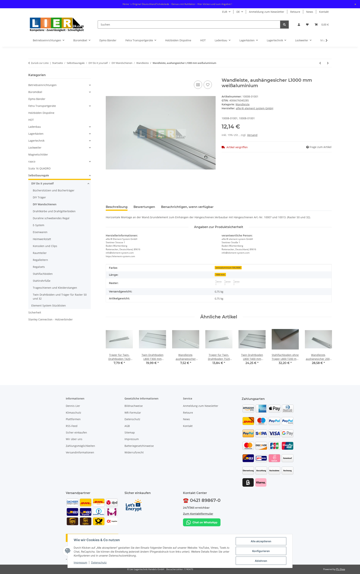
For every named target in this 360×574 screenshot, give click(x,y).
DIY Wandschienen (44, 204)
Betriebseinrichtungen (42, 85)
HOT (31, 120)
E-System (38, 225)
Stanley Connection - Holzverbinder (50, 319)
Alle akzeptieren (261, 541)
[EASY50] (227, 282)
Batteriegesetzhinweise (139, 446)
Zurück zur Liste (40, 63)
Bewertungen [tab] (144, 207)
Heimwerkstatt (42, 239)
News (309, 12)
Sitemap (129, 432)
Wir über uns (74, 439)
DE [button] (238, 12)
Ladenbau (34, 126)
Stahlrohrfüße (41, 280)
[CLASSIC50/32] (218, 282)
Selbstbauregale (38, 175)
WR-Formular (132, 412)
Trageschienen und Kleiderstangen (55, 287)
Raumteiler (40, 253)
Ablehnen (261, 560)
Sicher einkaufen (76, 432)
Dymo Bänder (36, 99)
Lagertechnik (36, 140)
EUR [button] (224, 12)
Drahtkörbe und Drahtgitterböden (54, 211)
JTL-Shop (340, 569)
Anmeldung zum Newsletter (266, 12)
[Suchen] (284, 24)
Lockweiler (34, 147)
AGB (127, 426)
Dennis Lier (73, 406)
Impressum (80, 562)
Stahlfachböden (43, 274)
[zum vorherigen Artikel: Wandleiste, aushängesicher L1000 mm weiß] (320, 63)
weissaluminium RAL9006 (228, 267)
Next (325, 347)
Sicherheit (34, 312)
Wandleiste (243, 104)
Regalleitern (40, 260)
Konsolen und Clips (45, 246)
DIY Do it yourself (42, 183)
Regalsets (39, 267)
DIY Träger (39, 197)
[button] (299, 24)
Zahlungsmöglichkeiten (80, 446)
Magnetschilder (38, 154)
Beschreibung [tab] (117, 207)
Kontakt (324, 12)
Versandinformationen (80, 452)
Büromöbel (35, 92)
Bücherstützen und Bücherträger (53, 190)
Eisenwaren (40, 232)
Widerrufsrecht (134, 452)
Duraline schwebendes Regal (51, 218)
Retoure (295, 12)
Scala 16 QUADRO (39, 168)
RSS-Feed (71, 426)
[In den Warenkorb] (109, 75)
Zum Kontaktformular (198, 513)
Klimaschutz (73, 412)
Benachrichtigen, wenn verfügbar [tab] (187, 207)
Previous (112, 347)
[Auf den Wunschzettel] (208, 85)
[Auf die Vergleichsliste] (198, 85)
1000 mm (220, 274)
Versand (252, 135)
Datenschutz (99, 562)
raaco (31, 161)
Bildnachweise (133, 406)
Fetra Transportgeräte (42, 106)
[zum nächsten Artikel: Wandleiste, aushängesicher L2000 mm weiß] (328, 63)
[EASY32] (236, 282)
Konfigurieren (261, 551)
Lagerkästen (36, 133)
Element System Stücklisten (48, 305)
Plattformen (73, 419)
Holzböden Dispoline (41, 113)
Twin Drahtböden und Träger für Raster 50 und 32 (60, 296)
